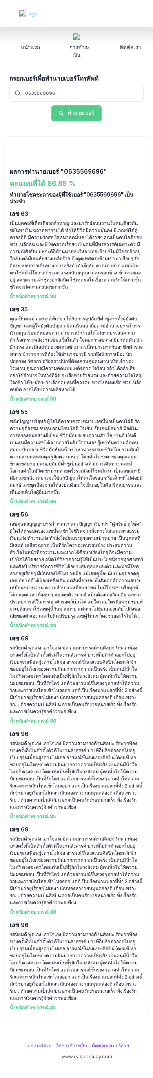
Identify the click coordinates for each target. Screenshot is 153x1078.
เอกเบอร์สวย (38, 1046)
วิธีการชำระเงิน (71, 1046)
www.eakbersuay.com (86, 1057)
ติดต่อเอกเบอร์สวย (110, 1046)
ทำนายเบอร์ (80, 113)
